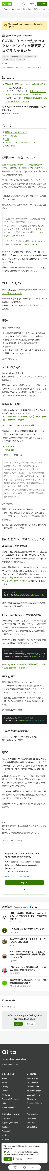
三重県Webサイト (10, 298)
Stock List (16, 9)
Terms (4, 1082)
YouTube (5, 1135)
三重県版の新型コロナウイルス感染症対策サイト (24, 164)
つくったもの (11, 135)
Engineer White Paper (36, 1103)
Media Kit (6, 1095)
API (28, 1107)
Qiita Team (31, 1119)
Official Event (39, 9)
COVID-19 (20, 60)
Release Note (32, 1078)
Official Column (33, 1087)
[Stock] (12, 841)
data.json (9, 446)
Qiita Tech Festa (33, 1095)
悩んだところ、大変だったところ (20, 142)
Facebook (6, 1131)
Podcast (5, 1139)
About (4, 1078)
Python (6, 56)
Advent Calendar (34, 1091)
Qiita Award (31, 1099)
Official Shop (32, 1127)
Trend (6, 9)
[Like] (5, 841)
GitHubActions (8, 60)
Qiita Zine (31, 1123)
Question (27, 9)
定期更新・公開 (12, 113)
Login (31, 4)
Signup (42, 4)
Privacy (5, 1087)
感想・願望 (10, 146)
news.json (9, 450)
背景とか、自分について (16, 132)
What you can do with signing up (18, 876)
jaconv (33, 567)
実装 (7, 139)
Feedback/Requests (10, 1099)
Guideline (6, 1091)
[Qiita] (7, 4)
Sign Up (30, 1024)
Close (29, 1159)
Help (4, 1103)
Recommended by (21, 907)
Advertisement (8, 1107)
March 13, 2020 (32, 244)
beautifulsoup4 (30, 56)
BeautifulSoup (16, 56)
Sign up (18, 1159)
